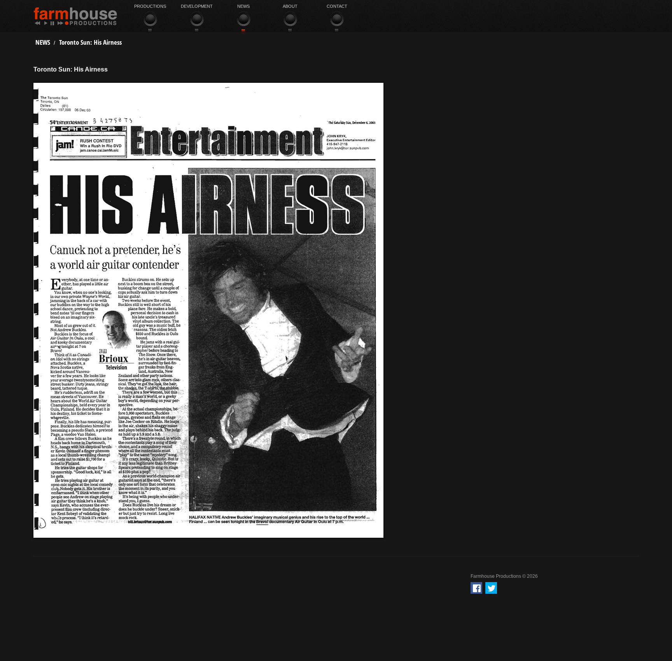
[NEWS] (243, 22)
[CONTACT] (336, 22)
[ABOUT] (290, 22)
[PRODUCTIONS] (150, 22)
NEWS (42, 42)
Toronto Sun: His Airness (90, 42)
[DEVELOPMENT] (196, 22)
